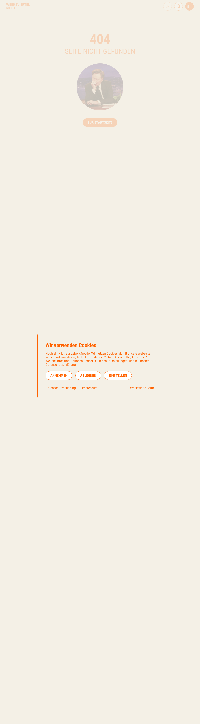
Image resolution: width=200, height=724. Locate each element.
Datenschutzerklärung (61, 388)
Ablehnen (88, 375)
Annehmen (58, 375)
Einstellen (118, 375)
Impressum (89, 388)
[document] (100, 366)
